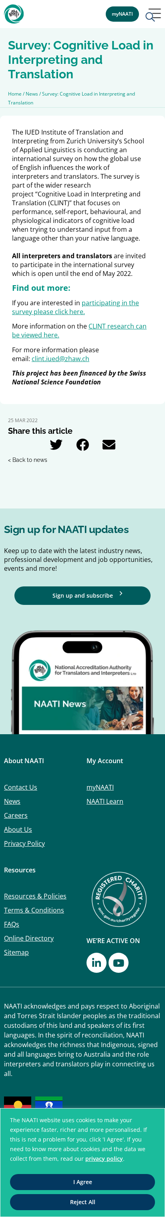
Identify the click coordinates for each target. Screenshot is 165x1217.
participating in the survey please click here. (75, 307)
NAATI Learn (105, 801)
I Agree (82, 1182)
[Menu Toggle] (153, 16)
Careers (16, 815)
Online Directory (29, 938)
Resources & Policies (35, 896)
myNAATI (100, 787)
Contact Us (20, 787)
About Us (18, 829)
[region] (82, 1162)
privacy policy (104, 1158)
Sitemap (16, 952)
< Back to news (27, 460)
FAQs (11, 924)
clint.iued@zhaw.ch (60, 358)
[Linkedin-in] (97, 963)
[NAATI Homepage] (14, 14)
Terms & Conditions (34, 910)
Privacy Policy (24, 843)
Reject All (82, 1202)
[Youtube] (119, 963)
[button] (56, 444)
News (12, 801)
